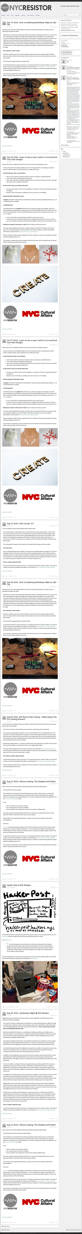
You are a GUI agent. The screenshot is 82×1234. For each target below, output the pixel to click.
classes (10, 26)
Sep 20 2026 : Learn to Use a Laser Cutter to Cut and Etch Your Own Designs (32, 158)
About (3, 15)
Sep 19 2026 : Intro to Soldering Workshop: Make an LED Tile (31, 23)
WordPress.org (66, 156)
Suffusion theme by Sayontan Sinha (73, 1229)
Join (12, 15)
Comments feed (66, 154)
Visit (8, 15)
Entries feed (65, 153)
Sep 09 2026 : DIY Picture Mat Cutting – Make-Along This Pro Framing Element (32, 718)
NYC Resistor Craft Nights (11, 798)
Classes (23, 15)
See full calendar (65, 145)
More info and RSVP (7, 146)
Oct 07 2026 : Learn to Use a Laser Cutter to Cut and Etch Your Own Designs (32, 341)
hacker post (55, 1006)
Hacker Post (8, 940)
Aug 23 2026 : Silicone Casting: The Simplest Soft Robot (31, 781)
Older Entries (6, 1226)
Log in (64, 151)
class (57, 151)
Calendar (17, 15)
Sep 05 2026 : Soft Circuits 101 (20, 523)
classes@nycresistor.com (71, 129)
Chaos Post (5, 936)
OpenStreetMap (64, 46)
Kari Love (5, 827)
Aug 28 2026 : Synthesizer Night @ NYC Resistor (28, 1013)
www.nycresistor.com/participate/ (45, 66)
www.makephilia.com (48, 748)
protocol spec (34, 958)
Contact (37, 15)
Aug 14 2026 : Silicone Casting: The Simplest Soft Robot (31, 1125)
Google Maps (64, 45)
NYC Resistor (7, 1229)
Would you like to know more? (68, 30)
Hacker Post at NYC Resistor (19, 885)
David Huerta (11, 1006)
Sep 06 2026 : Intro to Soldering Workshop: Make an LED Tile (31, 583)
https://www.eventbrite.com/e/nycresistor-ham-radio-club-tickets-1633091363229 (73, 83)
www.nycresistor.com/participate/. (28, 231)
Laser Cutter (30, 15)
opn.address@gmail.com (72, 71)
